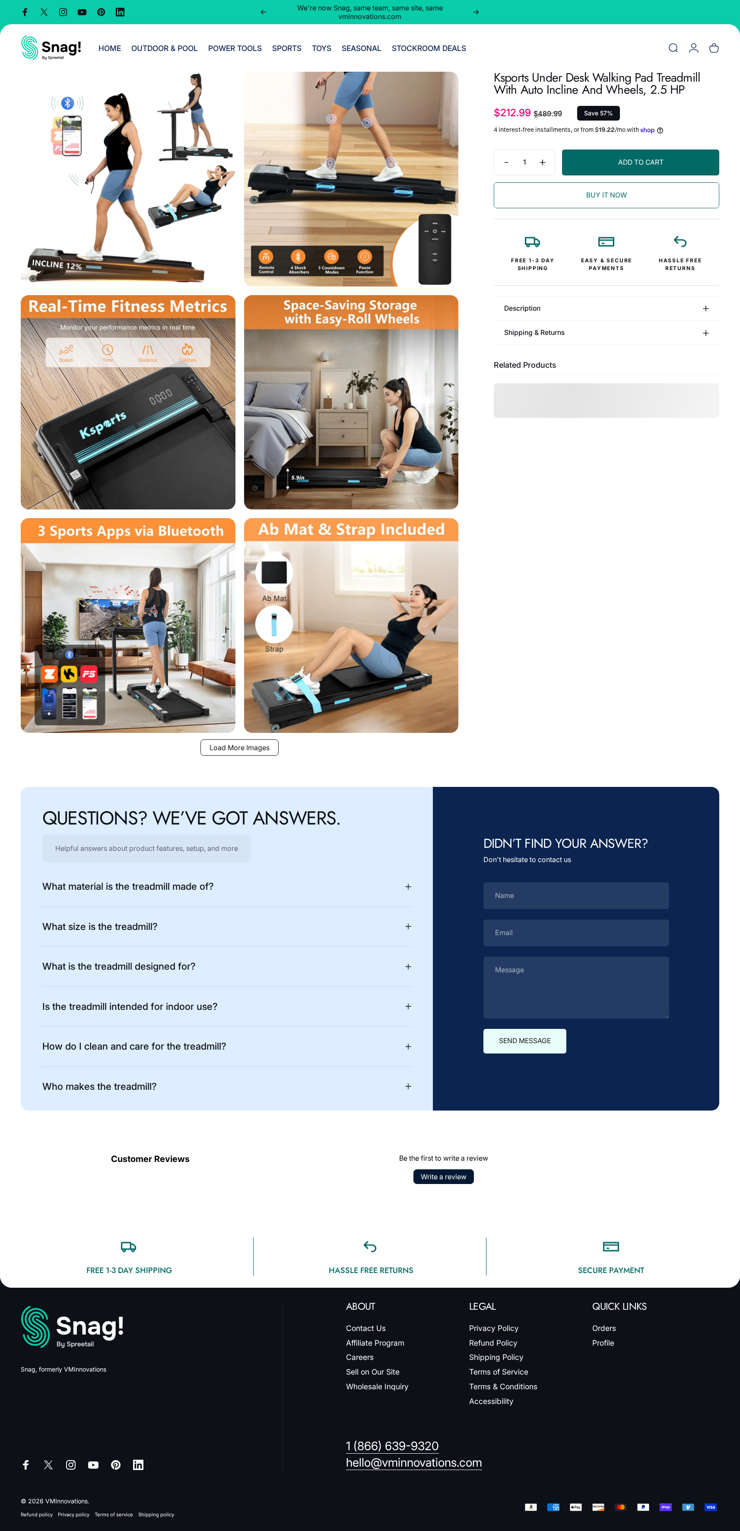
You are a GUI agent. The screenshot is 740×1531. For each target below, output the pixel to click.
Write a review (444, 1176)
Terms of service (114, 1515)
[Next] (476, 12)
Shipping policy (156, 1515)
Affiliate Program (375, 1342)
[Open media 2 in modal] (351, 179)
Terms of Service (498, 1371)
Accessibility (491, 1401)
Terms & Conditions (503, 1386)
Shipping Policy (496, 1357)
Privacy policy (73, 1515)
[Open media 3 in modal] (128, 402)
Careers (360, 1357)
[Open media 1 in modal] (128, 179)
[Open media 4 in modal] (351, 402)
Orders (604, 1328)
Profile (603, 1342)
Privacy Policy (494, 1328)
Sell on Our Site (373, 1371)
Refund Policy (493, 1342)
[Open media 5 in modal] (128, 625)
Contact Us (366, 1328)
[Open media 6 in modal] (351, 625)
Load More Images (240, 747)
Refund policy (37, 1515)
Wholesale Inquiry (377, 1386)
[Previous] (263, 12)
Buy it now (606, 195)
